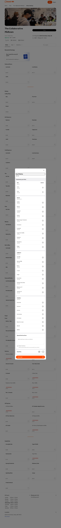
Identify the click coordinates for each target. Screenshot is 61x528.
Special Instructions (22, 335)
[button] (30, 357)
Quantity (19, 351)
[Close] (44, 170)
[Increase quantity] (43, 352)
